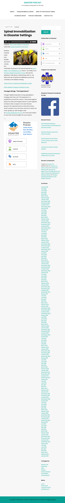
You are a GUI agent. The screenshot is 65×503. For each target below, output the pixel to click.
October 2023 (45, 247)
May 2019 (43, 342)
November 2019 (45, 331)
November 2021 (45, 288)
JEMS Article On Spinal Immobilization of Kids (18, 83)
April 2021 (43, 301)
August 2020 (44, 315)
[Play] (6, 42)
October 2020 (45, 311)
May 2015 (43, 427)
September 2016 (45, 399)
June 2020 (44, 319)
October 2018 (45, 354)
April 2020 (44, 322)
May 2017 (43, 384)
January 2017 (44, 392)
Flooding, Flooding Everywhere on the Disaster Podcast (49, 176)
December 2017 (45, 372)
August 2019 (44, 336)
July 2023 (43, 253)
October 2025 (45, 205)
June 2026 (44, 190)
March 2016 (44, 409)
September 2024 (46, 228)
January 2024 (45, 242)
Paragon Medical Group (25, 11)
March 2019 (44, 345)
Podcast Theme (51, 499)
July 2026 (43, 189)
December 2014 (45, 436)
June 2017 (44, 383)
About (12, 11)
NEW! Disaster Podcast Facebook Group (16, 87)
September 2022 (45, 270)
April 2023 (43, 258)
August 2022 (44, 272)
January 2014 (44, 456)
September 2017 (45, 377)
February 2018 (45, 368)
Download (26, 44)
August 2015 (44, 422)
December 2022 (45, 265)
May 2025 (43, 213)
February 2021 (45, 304)
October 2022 (45, 269)
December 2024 (45, 222)
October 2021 (45, 290)
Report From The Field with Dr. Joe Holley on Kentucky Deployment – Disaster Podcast (50, 173)
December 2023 (45, 244)
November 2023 (45, 245)
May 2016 (43, 406)
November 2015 (45, 417)
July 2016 (43, 402)
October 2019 (45, 333)
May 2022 (43, 278)
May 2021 (43, 299)
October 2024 (45, 226)
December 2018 (45, 351)
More (26, 47)
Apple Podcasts (16, 47)
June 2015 (44, 425)
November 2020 (45, 310)
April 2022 (43, 279)
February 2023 (45, 262)
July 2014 (43, 445)
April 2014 (43, 450)
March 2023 (44, 260)
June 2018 (44, 361)
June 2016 (44, 404)
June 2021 (44, 297)
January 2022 (45, 285)
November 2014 (45, 438)
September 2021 (45, 292)
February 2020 (45, 326)
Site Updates (44, 473)
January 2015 (44, 434)
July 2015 (43, 424)
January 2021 (44, 306)
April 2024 (44, 237)
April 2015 (43, 429)
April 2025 (43, 215)
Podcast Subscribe (34, 16)
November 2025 (45, 203)
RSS (23, 47)
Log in (42, 484)
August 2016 (44, 400)
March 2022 (44, 281)
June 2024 (44, 233)
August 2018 (44, 358)
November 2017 (45, 374)
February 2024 (45, 240)
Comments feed (46, 487)
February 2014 (45, 454)
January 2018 (44, 370)
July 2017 (43, 381)
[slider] (34, 41)
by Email (15, 156)
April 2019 (43, 344)
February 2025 (45, 219)
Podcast (17, 27)
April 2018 (43, 365)
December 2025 (45, 201)
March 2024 (44, 238)
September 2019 (45, 335)
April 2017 (43, 386)
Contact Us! (48, 16)
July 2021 (43, 295)
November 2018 (45, 352)
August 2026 (44, 187)
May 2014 (43, 449)
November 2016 (45, 395)
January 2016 (44, 413)
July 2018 (43, 360)
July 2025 (43, 210)
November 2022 (45, 267)
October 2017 (45, 376)
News (42, 468)
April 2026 (44, 194)
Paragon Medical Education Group (14, 73)
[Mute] (31, 42)
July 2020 (43, 317)
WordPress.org (45, 489)
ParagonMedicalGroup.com (14, 113)
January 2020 (45, 327)
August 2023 (44, 251)
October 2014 (45, 440)
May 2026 (44, 192)
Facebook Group (20, 16)
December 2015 (45, 415)
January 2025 (45, 221)
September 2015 (45, 420)
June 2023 (44, 254)
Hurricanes (44, 466)
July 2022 (43, 274)
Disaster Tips (44, 464)
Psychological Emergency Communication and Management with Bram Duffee (51, 125)
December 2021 (45, 286)
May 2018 (43, 363)
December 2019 (45, 329)
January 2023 (45, 263)
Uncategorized (45, 475)
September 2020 (45, 313)
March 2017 (44, 388)
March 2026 (44, 196)
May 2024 (44, 235)
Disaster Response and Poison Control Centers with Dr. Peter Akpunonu (49, 140)
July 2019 (43, 338)
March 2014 (44, 452)
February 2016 (45, 411)
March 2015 (44, 431)
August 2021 (44, 294)
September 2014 (45, 441)
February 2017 (45, 390)
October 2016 (45, 397)
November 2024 (45, 224)
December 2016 (45, 393)
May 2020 (44, 320)
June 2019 (44, 340)
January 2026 (45, 199)
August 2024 (44, 229)
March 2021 (44, 303)
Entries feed (44, 485)
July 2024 (43, 231)
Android (15, 149)
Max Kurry (44, 169)
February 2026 (45, 197)
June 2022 (44, 276)
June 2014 (44, 447)
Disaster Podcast (32, 2)
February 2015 (45, 433)
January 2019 (44, 349)
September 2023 (45, 249)
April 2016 (43, 408)
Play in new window (16, 44)
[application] (20, 41)
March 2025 (44, 217)
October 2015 (45, 418)
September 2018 (45, 356)
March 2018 (44, 367)
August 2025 (44, 208)
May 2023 (43, 256)
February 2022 (45, 283)
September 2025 (45, 206)
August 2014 (44, 443)
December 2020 (45, 308)
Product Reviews (45, 471)
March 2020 (44, 324)
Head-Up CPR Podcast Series (45, 11)
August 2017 (44, 379)
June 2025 (44, 212)
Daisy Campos (45, 167)
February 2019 (45, 347)
